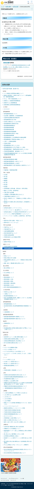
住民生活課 (15, 6)
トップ (2, 6)
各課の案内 (8, 6)
